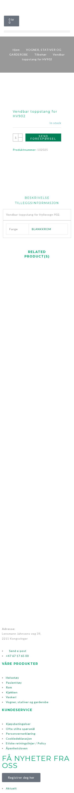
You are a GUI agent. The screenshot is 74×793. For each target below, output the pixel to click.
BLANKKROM (41, 229)
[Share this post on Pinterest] (40, 162)
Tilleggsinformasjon (37, 203)
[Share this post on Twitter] (33, 162)
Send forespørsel (43, 137)
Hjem (16, 49)
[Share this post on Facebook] (26, 162)
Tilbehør (40, 54)
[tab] (37, 198)
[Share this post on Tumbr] (48, 162)
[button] (37, 31)
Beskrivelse (37, 198)
